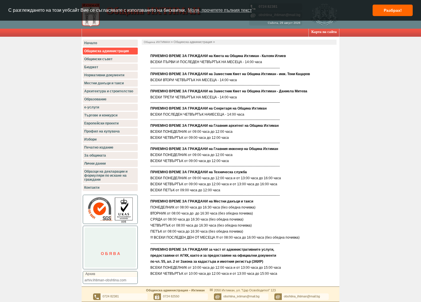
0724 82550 (171, 296)
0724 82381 (111, 296)
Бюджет (91, 67)
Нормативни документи (104, 75)
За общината (95, 155)
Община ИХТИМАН (157, 42)
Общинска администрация (106, 51)
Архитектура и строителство (108, 91)
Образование (95, 99)
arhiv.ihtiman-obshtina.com (105, 280)
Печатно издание (98, 147)
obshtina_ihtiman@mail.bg (302, 296)
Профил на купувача (102, 131)
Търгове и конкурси (100, 115)
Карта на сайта (324, 32)
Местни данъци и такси (104, 83)
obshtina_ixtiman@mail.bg (241, 296)
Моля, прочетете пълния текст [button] (220, 10)
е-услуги (91, 107)
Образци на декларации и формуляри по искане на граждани (105, 175)
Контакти (91, 188)
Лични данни (95, 163)
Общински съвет (98, 59)
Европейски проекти (101, 123)
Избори (90, 139)
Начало (90, 43)
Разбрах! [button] (393, 10)
